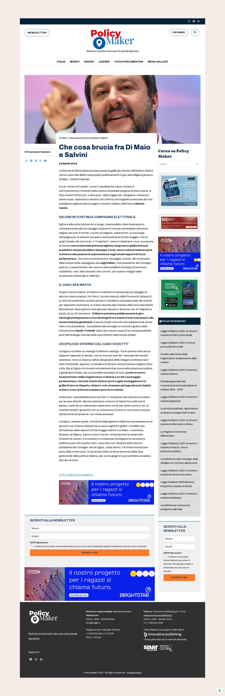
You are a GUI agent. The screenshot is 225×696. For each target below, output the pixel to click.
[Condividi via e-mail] (45, 161)
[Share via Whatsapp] (41, 161)
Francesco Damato (38, 152)
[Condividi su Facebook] (31, 161)
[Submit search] (197, 164)
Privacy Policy (134, 672)
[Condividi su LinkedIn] (36, 161)
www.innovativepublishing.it (158, 615)
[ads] (106, 503)
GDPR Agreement (39, 543)
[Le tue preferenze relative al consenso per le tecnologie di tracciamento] (220, 691)
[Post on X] (26, 161)
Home (63, 138)
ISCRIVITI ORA (90, 552)
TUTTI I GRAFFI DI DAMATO (76, 474)
